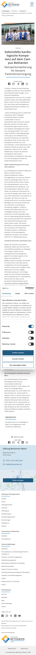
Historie (3, 526)
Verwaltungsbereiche (8, 517)
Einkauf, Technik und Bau (9, 569)
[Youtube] (19, 616)
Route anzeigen (18, 480)
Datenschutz (12, 648)
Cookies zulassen (18, 352)
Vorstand (4, 508)
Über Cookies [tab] (29, 293)
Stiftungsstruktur (6, 505)
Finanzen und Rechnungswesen (11, 557)
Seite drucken (19, 437)
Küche (3, 584)
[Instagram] (7, 616)
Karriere (4, 594)
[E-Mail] (13, 84)
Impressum (24, 648)
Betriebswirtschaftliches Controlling (12, 563)
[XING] (18, 84)
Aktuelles (14, 11)
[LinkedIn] (23, 84)
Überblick (4, 549)
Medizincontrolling (7, 566)
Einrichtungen (6, 520)
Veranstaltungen (6, 603)
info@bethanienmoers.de (13, 464)
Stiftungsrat (5, 511)
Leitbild (3, 499)
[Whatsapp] (27, 84)
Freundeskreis (6, 539)
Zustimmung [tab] (6, 293)
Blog (2, 600)
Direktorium (5, 523)
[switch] (31, 332)
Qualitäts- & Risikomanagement (11, 575)
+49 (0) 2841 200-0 (17, 460)
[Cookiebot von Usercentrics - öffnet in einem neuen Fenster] (25, 288)
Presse (3, 606)
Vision (3, 502)
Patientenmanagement (8, 560)
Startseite (6, 11)
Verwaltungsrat (6, 514)
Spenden (4, 536)
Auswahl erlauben (18, 359)
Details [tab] (17, 293)
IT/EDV (3, 578)
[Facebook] (9, 84)
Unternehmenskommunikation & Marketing (15, 572)
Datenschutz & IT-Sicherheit (10, 581)
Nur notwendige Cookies (18, 365)
